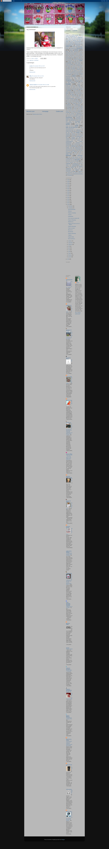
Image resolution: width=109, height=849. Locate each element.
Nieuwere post (30, 111)
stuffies (67, 154)
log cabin (72, 102)
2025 (68, 181)
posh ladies (68, 121)
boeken (67, 46)
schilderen (73, 138)
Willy (31, 75)
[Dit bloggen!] (42, 58)
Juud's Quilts (69, 376)
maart (69, 253)
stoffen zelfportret (73, 151)
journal (81, 89)
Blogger (63, 839)
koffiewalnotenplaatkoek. (70, 98)
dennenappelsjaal (78, 64)
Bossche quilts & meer (69, 477)
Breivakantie (70, 231)
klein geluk (72, 94)
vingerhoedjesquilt (75, 164)
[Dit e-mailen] (41, 58)
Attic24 (67, 647)
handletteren (68, 78)
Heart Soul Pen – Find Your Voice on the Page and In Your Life (69, 457)
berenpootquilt (78, 41)
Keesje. (72, 93)
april (69, 251)
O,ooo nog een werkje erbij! (73, 218)
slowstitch (68, 145)
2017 (68, 195)
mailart (68, 103)
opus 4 (72, 112)
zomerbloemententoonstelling (77, 173)
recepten (78, 132)
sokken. (68, 146)
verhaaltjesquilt (75, 163)
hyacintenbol (68, 88)
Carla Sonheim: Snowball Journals (68, 604)
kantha (67, 92)
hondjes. (78, 84)
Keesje (67, 93)
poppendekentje (73, 120)
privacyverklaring (69, 122)
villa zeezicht (69, 789)
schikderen (68, 138)
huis (74, 85)
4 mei (78, 36)
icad (72, 88)
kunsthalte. (68, 99)
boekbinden (78, 45)
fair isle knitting (72, 68)
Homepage (45, 111)
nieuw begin (80, 108)
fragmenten (74, 69)
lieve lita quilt (76, 100)
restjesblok (73, 133)
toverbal (73, 161)
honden (79, 82)
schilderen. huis (69, 140)
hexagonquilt (69, 80)
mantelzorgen (77, 104)
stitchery (73, 150)
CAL (70, 59)
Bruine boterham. (71, 238)
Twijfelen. (70, 235)
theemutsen (79, 158)
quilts (76, 126)
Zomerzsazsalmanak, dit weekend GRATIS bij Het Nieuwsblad (69, 743)
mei (69, 249)
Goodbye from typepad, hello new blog (69, 554)
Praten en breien (71, 228)
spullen (71, 768)
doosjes (74, 65)
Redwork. (70, 211)
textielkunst (73, 158)
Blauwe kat (70, 229)
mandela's (79, 103)
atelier (67, 41)
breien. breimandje (74, 51)
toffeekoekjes (68, 161)
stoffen (78, 150)
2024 (68, 183)
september (70, 242)
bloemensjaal (78, 44)
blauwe (71, 42)
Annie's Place (69, 811)
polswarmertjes (78, 118)
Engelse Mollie (71, 236)
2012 (68, 204)
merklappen (69, 107)
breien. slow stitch (76, 55)
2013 (68, 202)
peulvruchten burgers (77, 116)
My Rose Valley (68, 624)
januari (69, 256)
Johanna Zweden (33, 84)
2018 (68, 193)
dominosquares (68, 65)
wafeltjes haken (77, 168)
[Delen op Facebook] (44, 58)
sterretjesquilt (68, 150)
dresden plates (80, 65)
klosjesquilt (74, 95)
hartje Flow (77, 78)
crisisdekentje (68, 63)
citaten (75, 60)
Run (72, 136)
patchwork (69, 116)
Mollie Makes (69, 108)
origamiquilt (77, 112)
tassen (79, 154)
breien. (67, 51)
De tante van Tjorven (69, 330)
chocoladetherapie (69, 60)
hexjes (77, 81)
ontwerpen (68, 112)
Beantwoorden (32, 72)
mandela (74, 103)
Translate (75, 30)
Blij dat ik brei (69, 400)
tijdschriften (77, 159)
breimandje (68, 57)
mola (82, 107)
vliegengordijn (73, 166)
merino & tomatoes (68, 669)
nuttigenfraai (69, 573)
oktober (70, 240)
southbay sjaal (69, 147)
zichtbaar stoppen (78, 172)
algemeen (32, 60)
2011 (68, 259)
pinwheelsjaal (69, 117)
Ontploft (79, 111)
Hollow (81, 81)
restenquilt (68, 133)
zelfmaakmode (69, 172)
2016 (68, 197)
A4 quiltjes (74, 37)
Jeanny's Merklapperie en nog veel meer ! (69, 691)
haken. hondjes (77, 77)
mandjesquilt (68, 104)
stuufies (74, 154)
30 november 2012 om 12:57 (39, 65)
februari (70, 255)
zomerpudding (69, 175)
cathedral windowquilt (77, 59)
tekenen (68, 155)
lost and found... (79, 102)
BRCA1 (71, 50)
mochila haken (76, 107)
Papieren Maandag (72, 219)
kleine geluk (78, 94)
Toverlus (69, 214)
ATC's (80, 40)
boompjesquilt (72, 48)
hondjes (68, 84)
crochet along (77, 63)
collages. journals (71, 61)
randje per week (69, 131)
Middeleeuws (70, 221)
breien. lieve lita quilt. (70, 54)
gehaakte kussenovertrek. (76, 71)
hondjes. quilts (68, 85)
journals (69, 90)
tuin (77, 161)
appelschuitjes (68, 40)
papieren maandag (79, 114)
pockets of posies (69, 118)
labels (72, 99)
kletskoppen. (68, 95)
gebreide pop (68, 70)
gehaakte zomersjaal (69, 73)
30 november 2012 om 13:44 (38, 75)
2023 (68, 185)
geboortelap (79, 69)
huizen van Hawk (77, 86)
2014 (68, 200)
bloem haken (71, 44)
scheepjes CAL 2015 (76, 137)
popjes (67, 120)
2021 (68, 188)
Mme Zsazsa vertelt (68, 740)
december (70, 206)
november (70, 207)
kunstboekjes (79, 98)
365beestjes (73, 36)
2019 (68, 192)
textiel (69, 157)
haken (74, 76)
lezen (76, 99)
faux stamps (79, 68)
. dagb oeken (68, 35)
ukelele (79, 162)
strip (76, 152)
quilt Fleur (77, 122)
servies (78, 140)
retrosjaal (73, 135)
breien (77, 50)
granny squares (76, 74)
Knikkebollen (70, 216)
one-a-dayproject (73, 111)
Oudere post (59, 111)
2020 (68, 190)
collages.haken (78, 61)
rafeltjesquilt (78, 129)
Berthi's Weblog (67, 716)
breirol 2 (77, 57)
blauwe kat (76, 42)
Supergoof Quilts (68, 501)
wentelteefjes (68, 171)
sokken (81, 145)
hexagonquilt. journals (79, 80)
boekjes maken (75, 46)
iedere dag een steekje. (78, 88)
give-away (76, 73)
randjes (74, 131)
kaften (79, 90)
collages (81, 60)
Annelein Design (68, 527)
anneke (31, 65)
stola (80, 151)
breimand (79, 56)
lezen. (81, 99)
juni (69, 247)
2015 (68, 199)
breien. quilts (69, 55)
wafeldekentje (68, 168)
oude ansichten (71, 113)
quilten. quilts (78, 124)
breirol (72, 57)
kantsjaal (71, 92)
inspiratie (68, 89)
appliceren (75, 40)
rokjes (78, 135)
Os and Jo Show (68, 358)
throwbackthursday (69, 159)
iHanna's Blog (69, 453)
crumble (67, 64)
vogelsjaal (81, 166)
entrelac (68, 66)
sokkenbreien (73, 146)
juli (69, 246)
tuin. (82, 161)
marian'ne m (68, 305)
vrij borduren (71, 167)
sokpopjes (79, 146)
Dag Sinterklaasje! (71, 209)
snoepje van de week (75, 145)
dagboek (71, 64)
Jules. (75, 90)
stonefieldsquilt (69, 152)
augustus (70, 244)
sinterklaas (36, 60)
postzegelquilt (77, 121)
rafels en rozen (41, 7)
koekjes (79, 95)
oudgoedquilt (78, 113)
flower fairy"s (68, 69)
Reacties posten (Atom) (37, 114)
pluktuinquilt (78, 117)
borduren (80, 48)
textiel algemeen (75, 157)
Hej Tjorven (68, 422)
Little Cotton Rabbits (69, 552)
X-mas (73, 171)
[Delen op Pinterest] (45, 58)
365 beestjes (75, 35)
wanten (77, 170)
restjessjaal (68, 135)
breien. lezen (79, 52)
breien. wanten (73, 56)
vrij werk (79, 167)
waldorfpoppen (68, 170)
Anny (33, 58)
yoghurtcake (80, 171)
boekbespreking (69, 45)
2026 (68, 179)
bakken (72, 41)
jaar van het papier (75, 89)
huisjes (79, 85)
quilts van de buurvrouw (72, 127)
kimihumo (76, 93)
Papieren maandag (72, 212)
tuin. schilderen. (70, 162)
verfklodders (68, 163)
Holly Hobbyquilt (71, 82)
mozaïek (75, 108)
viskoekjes (67, 166)
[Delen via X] (43, 58)
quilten (68, 124)
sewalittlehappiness (69, 141)
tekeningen (80, 155)
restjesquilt (79, 133)
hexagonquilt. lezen (70, 81)
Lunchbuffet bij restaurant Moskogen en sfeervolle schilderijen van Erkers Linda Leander (69, 429)
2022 (68, 186)
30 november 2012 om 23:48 (43, 84)
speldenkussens (78, 147)
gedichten (75, 70)
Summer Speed (69, 648)
